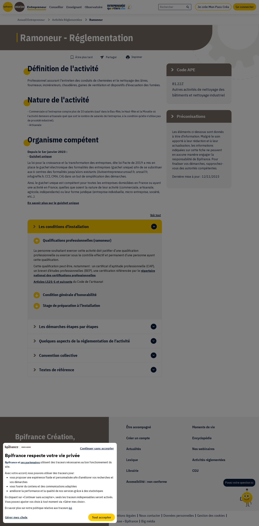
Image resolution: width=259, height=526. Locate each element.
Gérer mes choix (16, 517)
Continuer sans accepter (97, 448)
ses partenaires (30, 462)
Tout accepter (101, 517)
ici (70, 508)
